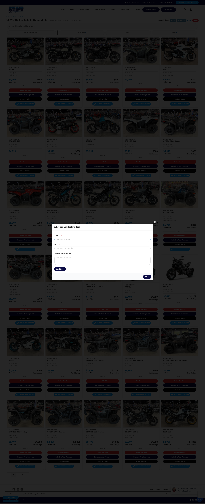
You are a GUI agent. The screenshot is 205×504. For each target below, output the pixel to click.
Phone (56, 244)
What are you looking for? (63, 253)
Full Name (58, 236)
